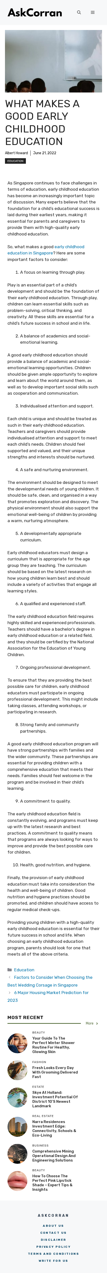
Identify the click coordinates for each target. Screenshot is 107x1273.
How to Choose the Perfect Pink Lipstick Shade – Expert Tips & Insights (52, 1183)
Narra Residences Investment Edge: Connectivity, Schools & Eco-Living (54, 1129)
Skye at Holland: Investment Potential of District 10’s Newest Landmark (55, 1099)
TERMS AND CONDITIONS (53, 1254)
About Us (53, 1226)
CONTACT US (53, 1233)
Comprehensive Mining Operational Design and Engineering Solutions (54, 1156)
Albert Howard (16, 153)
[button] (79, 12)
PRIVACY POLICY (53, 1247)
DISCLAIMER (53, 1240)
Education (15, 161)
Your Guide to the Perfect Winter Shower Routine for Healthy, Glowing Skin (53, 1045)
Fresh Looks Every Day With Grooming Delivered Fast (55, 1072)
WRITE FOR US (53, 1261)
